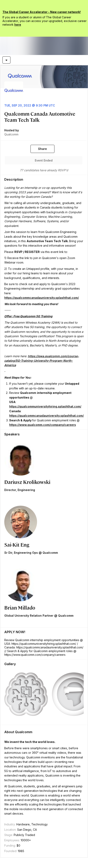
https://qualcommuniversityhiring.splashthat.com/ (45, 406)
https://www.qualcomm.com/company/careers (42, 424)
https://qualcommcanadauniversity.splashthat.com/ (41, 297)
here (17, 24)
